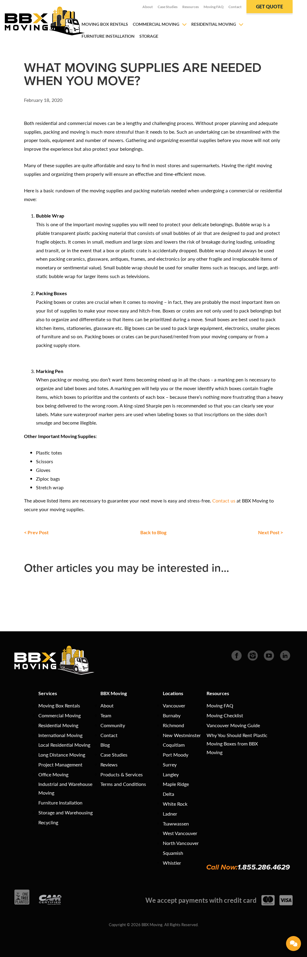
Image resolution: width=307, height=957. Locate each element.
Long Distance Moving (61, 754)
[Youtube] (268, 654)
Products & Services (121, 774)
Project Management (60, 764)
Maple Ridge (176, 784)
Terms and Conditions (123, 784)
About (147, 6)
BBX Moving (113, 693)
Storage (148, 36)
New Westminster (182, 735)
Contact (235, 6)
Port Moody (175, 754)
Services (47, 693)
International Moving (60, 735)
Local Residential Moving (64, 744)
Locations (173, 693)
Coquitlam (174, 744)
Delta (168, 793)
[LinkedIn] (285, 654)
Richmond (173, 725)
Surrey (170, 764)
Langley (171, 774)
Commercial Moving (156, 24)
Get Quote (269, 6)
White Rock (175, 803)
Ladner (170, 813)
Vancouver (174, 705)
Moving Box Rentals (105, 24)
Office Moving (53, 774)
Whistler (172, 862)
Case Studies (167, 6)
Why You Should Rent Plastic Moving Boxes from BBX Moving (237, 744)
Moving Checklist (225, 715)
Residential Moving (213, 24)
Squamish (173, 852)
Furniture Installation (108, 36)
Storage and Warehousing (65, 812)
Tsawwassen (176, 823)
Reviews (109, 764)
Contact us (223, 500)
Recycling (48, 822)
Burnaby (171, 715)
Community (112, 725)
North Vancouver (181, 843)
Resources (190, 6)
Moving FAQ (214, 6)
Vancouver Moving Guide (233, 725)
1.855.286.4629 (263, 867)
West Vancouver (180, 833)
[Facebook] (236, 654)
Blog (105, 744)
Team (105, 715)
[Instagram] (252, 654)
